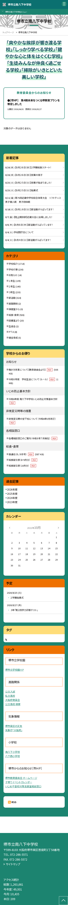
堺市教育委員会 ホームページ (21, 778)
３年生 (12, 292)
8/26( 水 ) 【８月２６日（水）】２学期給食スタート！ (28, 167)
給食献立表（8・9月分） (22, 460)
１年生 (12, 280)
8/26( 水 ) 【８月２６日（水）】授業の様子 (24, 175)
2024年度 (12, 498)
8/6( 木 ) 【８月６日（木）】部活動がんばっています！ (29, 224)
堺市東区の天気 (13, 726)
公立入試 (10, 691)
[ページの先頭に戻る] (63, 900)
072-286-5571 (19, 854)
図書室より (14, 320)
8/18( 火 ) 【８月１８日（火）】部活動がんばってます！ (29, 209)
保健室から (14, 309)
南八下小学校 (12, 752)
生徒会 (12, 326)
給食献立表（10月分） (22, 465)
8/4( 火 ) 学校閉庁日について (19, 232)
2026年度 (12, 489)
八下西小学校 (12, 756)
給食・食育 (14, 315)
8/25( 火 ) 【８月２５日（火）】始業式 (21, 190)
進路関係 (13, 303)
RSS (14, 802)
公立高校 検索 (12, 704)
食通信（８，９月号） (26, 454)
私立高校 (10, 695)
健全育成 (13, 337)
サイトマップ (13, 864)
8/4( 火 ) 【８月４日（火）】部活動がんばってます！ (28, 240)
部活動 (12, 297)
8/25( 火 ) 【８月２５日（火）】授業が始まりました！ (28, 182)
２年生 (12, 286)
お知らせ (13, 275)
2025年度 (12, 493)
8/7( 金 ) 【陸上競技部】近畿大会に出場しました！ (28, 217)
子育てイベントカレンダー (18, 782)
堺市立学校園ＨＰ (14, 669)
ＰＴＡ (11, 332)
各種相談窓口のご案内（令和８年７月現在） (32, 438)
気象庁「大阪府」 (13, 730)
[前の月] (9, 527)
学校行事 (13, 269)
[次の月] (58, 527)
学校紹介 (13, 263)
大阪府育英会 (12, 700)
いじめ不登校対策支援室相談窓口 (23, 786)
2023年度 (12, 502)
